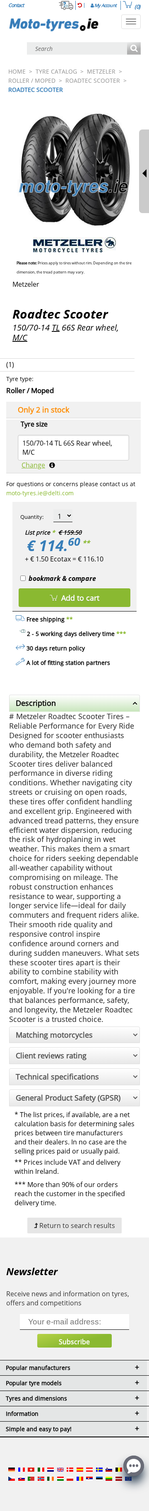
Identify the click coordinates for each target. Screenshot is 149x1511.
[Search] (134, 49)
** (86, 542)
